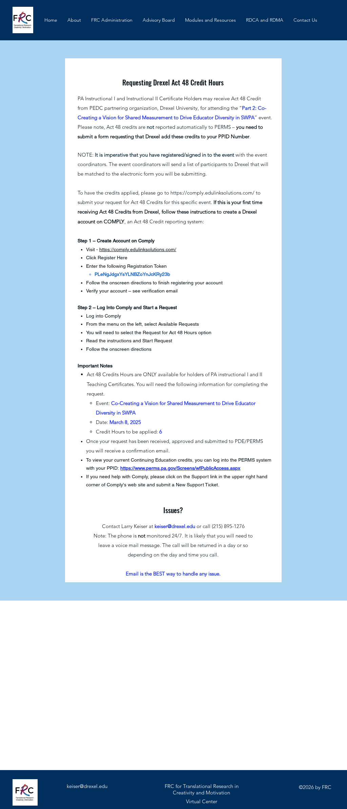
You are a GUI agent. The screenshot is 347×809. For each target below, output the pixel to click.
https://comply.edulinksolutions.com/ (212, 192)
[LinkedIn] (180, 146)
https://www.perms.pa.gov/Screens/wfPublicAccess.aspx (180, 468)
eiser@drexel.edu (176, 526)
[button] (210, 20)
